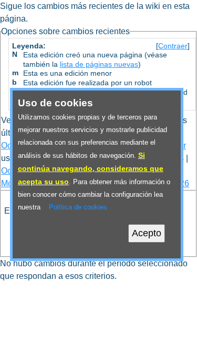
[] (173, 46)
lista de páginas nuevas (99, 64)
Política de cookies (78, 207)
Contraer (173, 46)
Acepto (146, 233)
